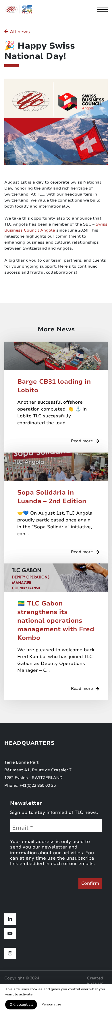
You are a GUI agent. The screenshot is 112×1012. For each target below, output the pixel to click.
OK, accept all (21, 1004)
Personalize (51, 1004)
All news (19, 32)
